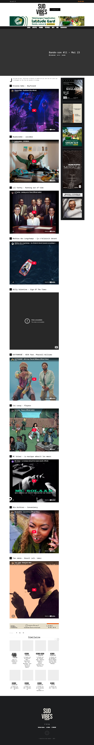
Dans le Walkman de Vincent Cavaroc (14, 661)
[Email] (23, 632)
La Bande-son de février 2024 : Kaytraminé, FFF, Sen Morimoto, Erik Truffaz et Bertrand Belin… (27, 662)
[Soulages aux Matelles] (72, 99)
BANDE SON (58, 55)
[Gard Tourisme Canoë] (47, 25)
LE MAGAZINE (54, 727)
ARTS (53, 27)
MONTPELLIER (14, 654)
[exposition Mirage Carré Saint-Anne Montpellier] (72, 188)
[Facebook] (15, 1)
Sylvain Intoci (53, 55)
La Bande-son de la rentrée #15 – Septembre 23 (40, 688)
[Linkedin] (12, 1)
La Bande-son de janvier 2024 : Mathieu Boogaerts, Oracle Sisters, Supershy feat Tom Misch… (40, 662)
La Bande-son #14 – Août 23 (53, 687)
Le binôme (48, 727)
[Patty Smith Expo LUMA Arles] (34, 628)
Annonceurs (63, 27)
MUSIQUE (14, 656)
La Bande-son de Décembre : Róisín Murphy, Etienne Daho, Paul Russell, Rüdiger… (53, 660)
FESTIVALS (47, 27)
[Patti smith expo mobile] (72, 122)
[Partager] (16, 632)
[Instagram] (14, 1)
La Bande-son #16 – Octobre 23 (27, 688)
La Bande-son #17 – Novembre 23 (14, 688)
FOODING (41, 27)
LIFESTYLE (34, 27)
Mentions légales (41, 727)
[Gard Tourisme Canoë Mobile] (72, 145)
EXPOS (28, 27)
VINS (57, 27)
